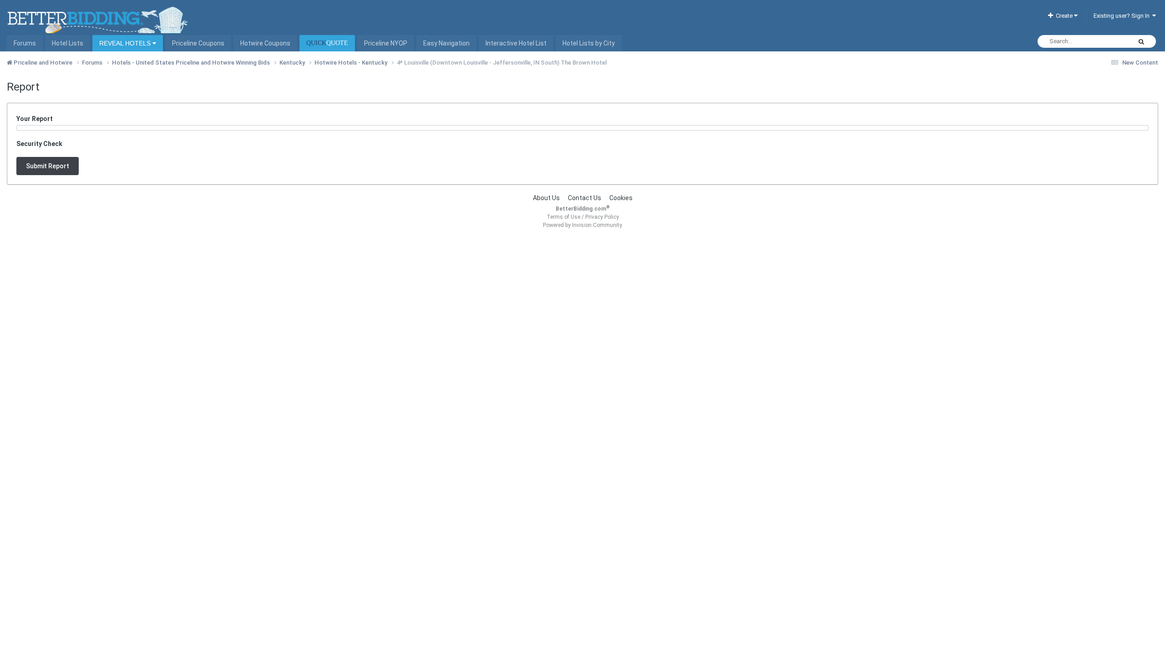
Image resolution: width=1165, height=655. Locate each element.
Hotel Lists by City (588, 43)
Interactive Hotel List (516, 43)
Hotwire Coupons (265, 43)
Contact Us (584, 198)
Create (1063, 15)
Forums (25, 43)
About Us (546, 198)
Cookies (621, 198)
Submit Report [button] (47, 166)
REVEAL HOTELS (125, 43)
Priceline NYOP (385, 43)
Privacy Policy (602, 217)
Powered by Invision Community (582, 225)
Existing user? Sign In (1123, 15)
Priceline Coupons (198, 43)
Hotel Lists (67, 43)
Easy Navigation (446, 43)
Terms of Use (563, 217)
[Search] (1141, 41)
